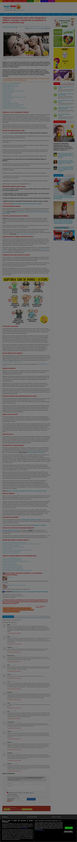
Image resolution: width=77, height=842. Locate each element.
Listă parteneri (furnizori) (39, 830)
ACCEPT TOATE (68, 827)
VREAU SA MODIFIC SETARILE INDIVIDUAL (68, 832)
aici (11, 835)
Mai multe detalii (24, 827)
